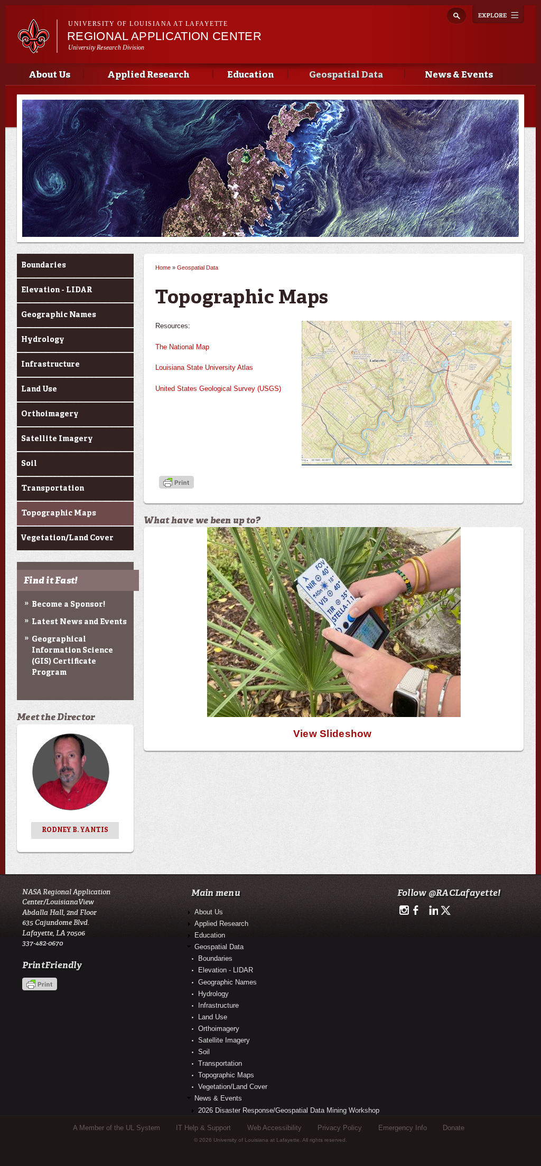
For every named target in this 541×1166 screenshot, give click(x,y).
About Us (49, 75)
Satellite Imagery (57, 439)
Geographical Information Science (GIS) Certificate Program (72, 656)
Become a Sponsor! (68, 604)
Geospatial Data (346, 75)
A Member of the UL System (116, 1128)
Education (250, 75)
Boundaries (43, 265)
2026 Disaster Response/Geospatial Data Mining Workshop (288, 1110)
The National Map (182, 347)
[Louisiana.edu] (37, 48)
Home (163, 267)
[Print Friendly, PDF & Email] (176, 483)
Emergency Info (402, 1128)
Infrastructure (50, 364)
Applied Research (148, 75)
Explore (498, 14)
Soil (29, 463)
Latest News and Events (79, 622)
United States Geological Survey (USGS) (218, 389)
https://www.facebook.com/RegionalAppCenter (418, 910)
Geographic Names (58, 315)
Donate (453, 1128)
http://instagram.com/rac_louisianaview (403, 910)
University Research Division (106, 47)
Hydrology (42, 339)
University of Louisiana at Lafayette (148, 23)
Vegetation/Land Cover (67, 538)
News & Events (459, 75)
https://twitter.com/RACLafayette (446, 910)
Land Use (39, 389)
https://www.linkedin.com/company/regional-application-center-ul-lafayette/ (432, 910)
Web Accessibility (274, 1128)
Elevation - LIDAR (56, 290)
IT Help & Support (203, 1128)
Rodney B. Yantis (75, 830)
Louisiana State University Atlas (204, 367)
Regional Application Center (164, 36)
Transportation (52, 488)
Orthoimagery (50, 414)
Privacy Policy (340, 1128)
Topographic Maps (58, 513)
